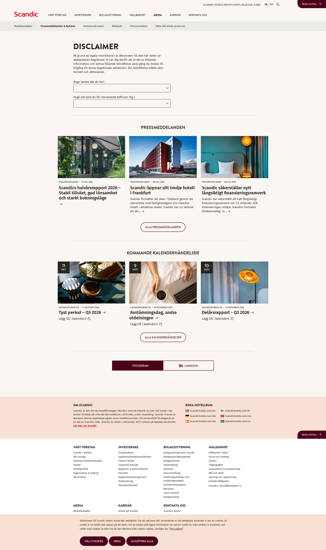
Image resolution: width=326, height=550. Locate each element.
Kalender (123, 473)
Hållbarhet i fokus (218, 452)
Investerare (83, 15)
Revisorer (169, 488)
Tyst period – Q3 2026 (80, 312)
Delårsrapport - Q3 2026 (225, 312)
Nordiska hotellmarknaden (87, 460)
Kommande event (94, 26)
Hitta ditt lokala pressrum (170, 26)
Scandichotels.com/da (203, 421)
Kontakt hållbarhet (219, 481)
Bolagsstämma (172, 460)
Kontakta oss (198, 15)
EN (271, 4)
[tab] (137, 366)
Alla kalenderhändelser (163, 337)
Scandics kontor (172, 511)
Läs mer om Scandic (84, 425)
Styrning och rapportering (222, 477)
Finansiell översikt (128, 465)
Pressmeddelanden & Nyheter (58, 26)
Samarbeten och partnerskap (224, 469)
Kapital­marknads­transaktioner (134, 456)
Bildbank (117, 26)
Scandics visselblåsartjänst (223, 485)
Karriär (175, 15)
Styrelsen (169, 469)
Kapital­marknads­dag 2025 (132, 477)
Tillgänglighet (216, 465)
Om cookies (176, 528)
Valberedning (171, 465)
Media (158, 15)
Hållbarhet (138, 15)
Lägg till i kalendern (72, 319)
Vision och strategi (219, 456)
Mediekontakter (23, 26)
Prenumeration (139, 26)
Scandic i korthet (82, 452)
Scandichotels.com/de (203, 416)
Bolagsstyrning (110, 15)
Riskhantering (125, 481)
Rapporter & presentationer (133, 469)
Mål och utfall (216, 473)
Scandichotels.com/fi (237, 410)
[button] (94, 541)
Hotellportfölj (80, 469)
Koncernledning (172, 473)
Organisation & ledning (85, 473)
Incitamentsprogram (174, 484)
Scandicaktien (126, 452)
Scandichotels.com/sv (237, 421)
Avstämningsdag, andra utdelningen (153, 315)
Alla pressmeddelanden (163, 227)
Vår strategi (79, 456)
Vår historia (79, 477)
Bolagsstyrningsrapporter (177, 456)
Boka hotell (309, 4)
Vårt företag (57, 15)
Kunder (77, 465)
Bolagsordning (171, 497)
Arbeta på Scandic (128, 511)
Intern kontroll (171, 492)
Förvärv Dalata (126, 460)
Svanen (213, 460)
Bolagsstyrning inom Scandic (179, 452)
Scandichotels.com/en (203, 410)
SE (266, 4)
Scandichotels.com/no (238, 416)
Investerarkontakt (128, 485)
